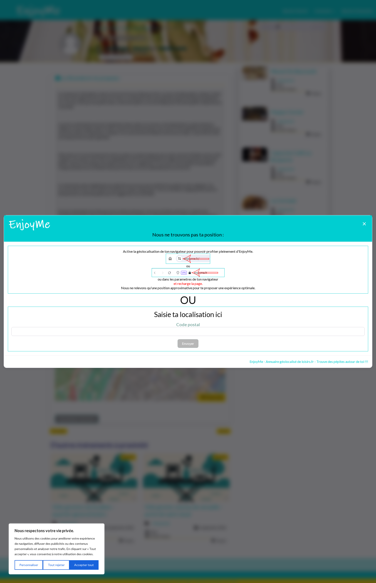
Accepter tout (84, 565)
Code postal (188, 324)
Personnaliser (28, 565)
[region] (56, 548)
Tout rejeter (56, 565)
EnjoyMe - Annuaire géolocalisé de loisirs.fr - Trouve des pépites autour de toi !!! (309, 361)
